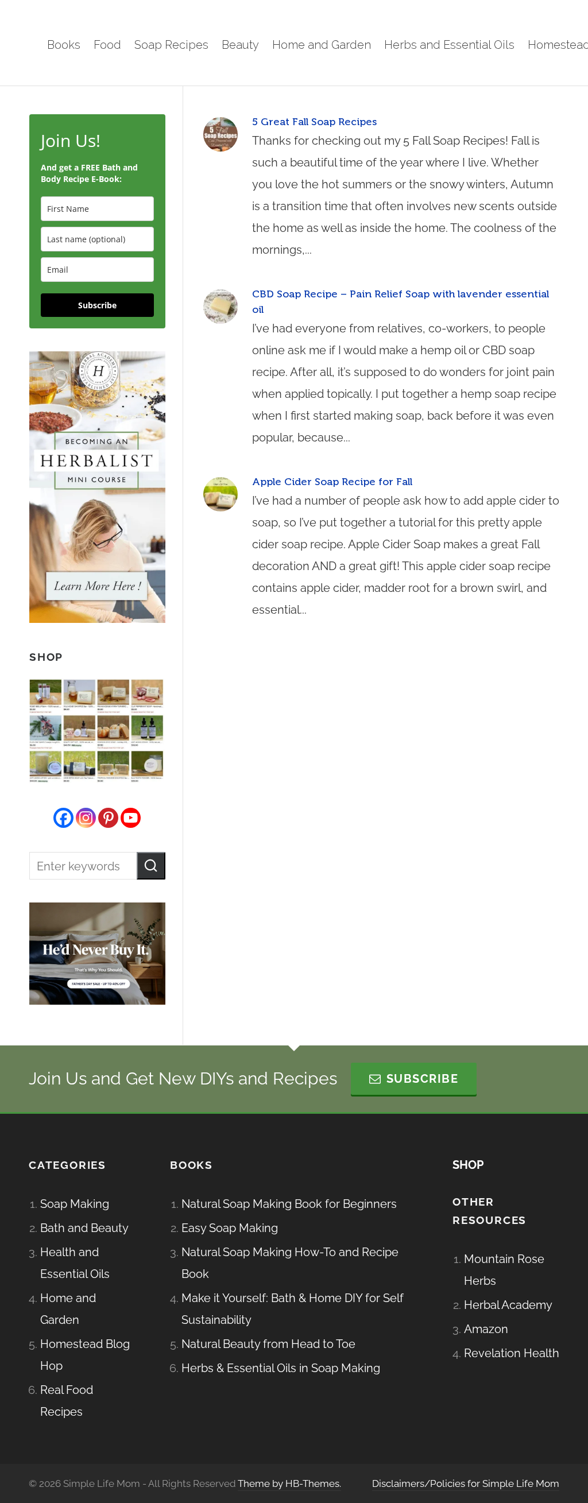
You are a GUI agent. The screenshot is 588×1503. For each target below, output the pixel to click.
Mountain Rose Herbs (504, 1270)
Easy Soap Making (229, 1228)
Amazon (486, 1329)
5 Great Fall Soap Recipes (314, 121)
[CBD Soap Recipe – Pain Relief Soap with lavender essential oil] (220, 306)
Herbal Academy (508, 1305)
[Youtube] (131, 818)
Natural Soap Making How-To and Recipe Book (290, 1263)
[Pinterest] (108, 818)
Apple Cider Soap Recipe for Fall (332, 481)
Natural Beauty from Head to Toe (268, 1344)
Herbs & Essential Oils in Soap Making (280, 1368)
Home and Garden (68, 1309)
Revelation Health (511, 1353)
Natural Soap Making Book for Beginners (289, 1204)
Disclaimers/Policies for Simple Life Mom (465, 1483)
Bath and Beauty (84, 1228)
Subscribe (97, 305)
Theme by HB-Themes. (289, 1483)
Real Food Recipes (66, 1401)
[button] (151, 866)
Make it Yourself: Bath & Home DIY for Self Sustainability (292, 1309)
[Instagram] (86, 818)
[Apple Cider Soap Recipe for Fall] (220, 494)
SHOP (467, 1165)
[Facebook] (63, 818)
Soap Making (74, 1204)
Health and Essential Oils (75, 1263)
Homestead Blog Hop (85, 1355)
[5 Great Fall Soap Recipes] (220, 134)
